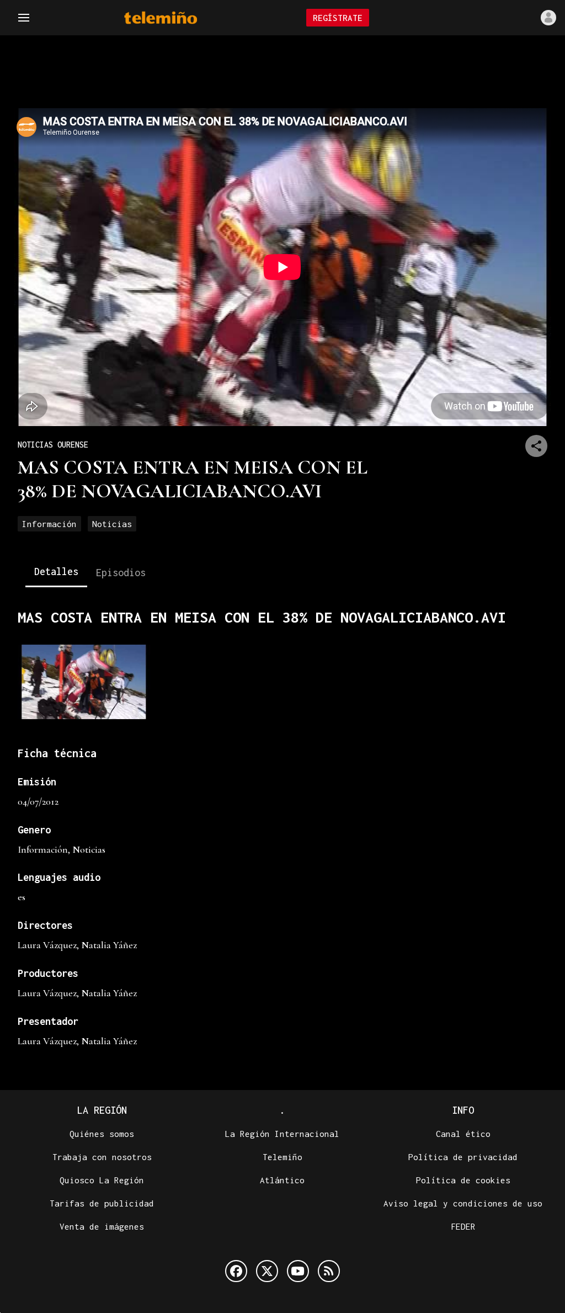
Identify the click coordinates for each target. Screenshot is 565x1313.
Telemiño (282, 1157)
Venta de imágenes (102, 1226)
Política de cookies (463, 1180)
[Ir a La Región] (175, 18)
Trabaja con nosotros (102, 1157)
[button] (23, 17)
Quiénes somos (102, 1134)
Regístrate (338, 18)
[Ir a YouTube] (298, 1271)
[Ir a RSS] (329, 1271)
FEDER (463, 1226)
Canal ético (463, 1134)
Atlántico (282, 1180)
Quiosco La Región (102, 1180)
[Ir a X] (267, 1271)
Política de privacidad (463, 1157)
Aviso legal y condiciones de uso (462, 1203)
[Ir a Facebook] (236, 1271)
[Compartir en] (536, 446)
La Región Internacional (282, 1134)
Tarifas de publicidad (102, 1203)
